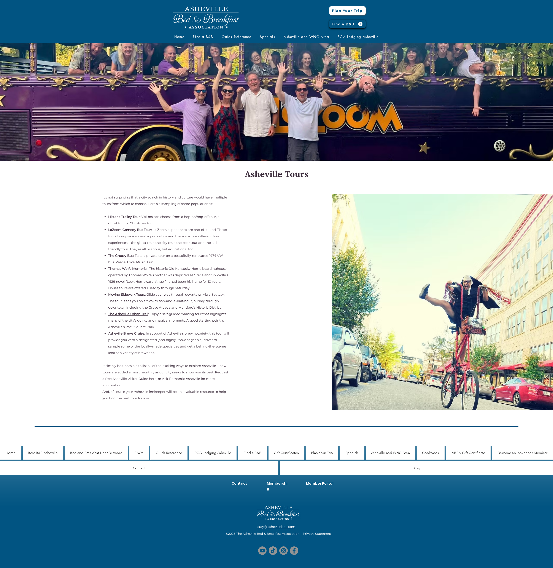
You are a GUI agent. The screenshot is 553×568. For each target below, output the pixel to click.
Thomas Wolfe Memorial (128, 269)
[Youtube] (262, 550)
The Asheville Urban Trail (128, 314)
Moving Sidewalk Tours (126, 294)
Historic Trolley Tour (124, 217)
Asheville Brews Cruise (126, 333)
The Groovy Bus (120, 256)
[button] (203, 36)
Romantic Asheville (184, 379)
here (152, 379)
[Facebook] (294, 550)
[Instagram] (283, 550)
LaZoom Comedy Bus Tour (129, 230)
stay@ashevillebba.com (276, 527)
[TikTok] (273, 550)
